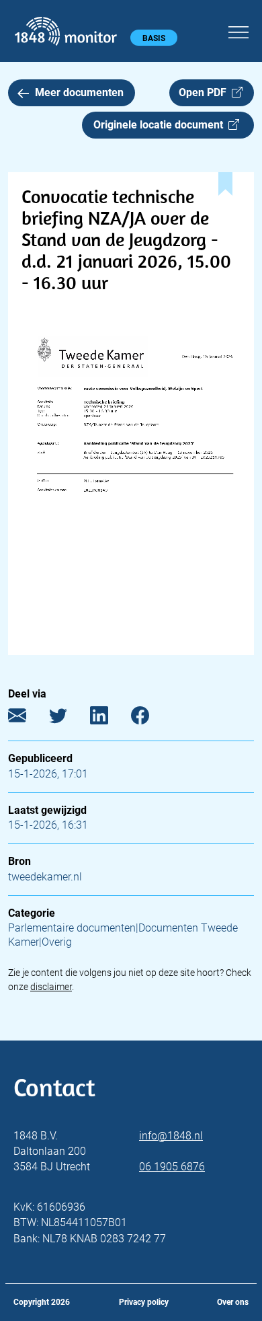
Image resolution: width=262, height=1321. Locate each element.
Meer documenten (79, 92)
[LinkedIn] (109, 718)
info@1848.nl (171, 1135)
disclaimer (51, 986)
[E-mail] (27, 718)
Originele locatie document (160, 124)
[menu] (238, 30)
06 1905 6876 (172, 1166)
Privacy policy (144, 1302)
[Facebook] (150, 718)
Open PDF (205, 92)
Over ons (233, 1302)
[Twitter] (68, 718)
